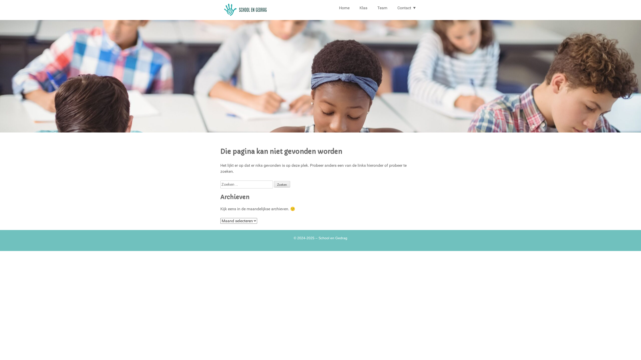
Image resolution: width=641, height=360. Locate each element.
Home (344, 8)
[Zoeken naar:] (247, 184)
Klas (363, 8)
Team (382, 8)
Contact (404, 8)
